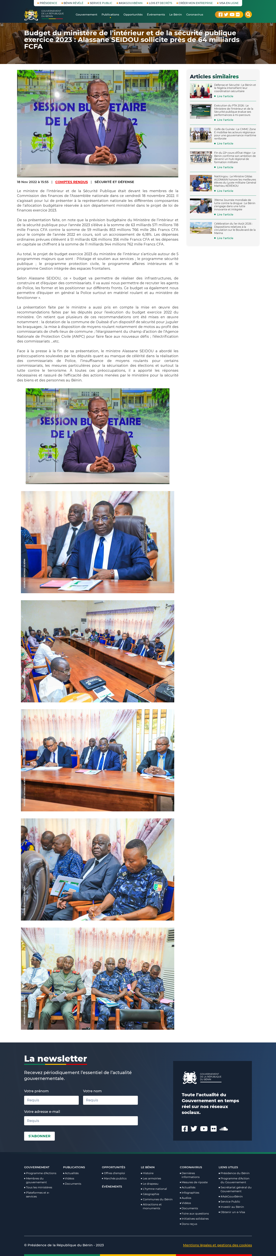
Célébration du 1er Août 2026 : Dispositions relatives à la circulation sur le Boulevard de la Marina (235, 228)
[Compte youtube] (232, 14)
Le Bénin (148, 1167)
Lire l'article (225, 96)
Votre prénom (36, 1091)
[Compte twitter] (226, 14)
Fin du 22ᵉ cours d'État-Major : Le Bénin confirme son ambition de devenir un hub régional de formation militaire (235, 157)
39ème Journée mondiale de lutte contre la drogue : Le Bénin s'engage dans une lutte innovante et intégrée (234, 204)
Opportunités (113, 1167)
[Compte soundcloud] (223, 1128)
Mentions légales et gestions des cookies (217, 1245)
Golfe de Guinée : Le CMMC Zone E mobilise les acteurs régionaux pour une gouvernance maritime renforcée (235, 134)
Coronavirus (191, 1167)
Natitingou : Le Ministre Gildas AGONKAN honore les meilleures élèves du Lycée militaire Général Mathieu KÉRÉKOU (235, 181)
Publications (74, 1167)
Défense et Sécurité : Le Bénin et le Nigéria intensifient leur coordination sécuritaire (235, 88)
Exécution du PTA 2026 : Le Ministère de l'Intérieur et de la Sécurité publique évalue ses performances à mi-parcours (233, 110)
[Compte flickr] (238, 14)
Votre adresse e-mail (42, 1111)
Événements (112, 1186)
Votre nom (92, 1091)
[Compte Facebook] (220, 14)
